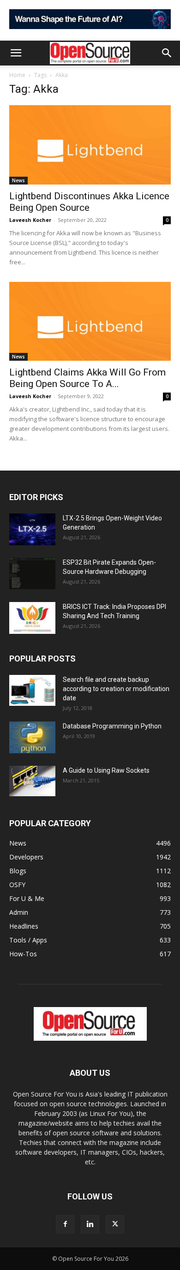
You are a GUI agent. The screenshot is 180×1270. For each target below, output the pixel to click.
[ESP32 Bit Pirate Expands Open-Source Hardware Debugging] (32, 574)
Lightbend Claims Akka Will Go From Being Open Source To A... (87, 378)
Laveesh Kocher (30, 219)
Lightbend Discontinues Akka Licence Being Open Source (89, 202)
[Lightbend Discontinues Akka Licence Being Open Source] (90, 144)
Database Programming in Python (112, 726)
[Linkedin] (90, 1224)
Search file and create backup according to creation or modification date (116, 689)
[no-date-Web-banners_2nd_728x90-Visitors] (90, 31)
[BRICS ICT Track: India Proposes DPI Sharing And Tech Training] (32, 618)
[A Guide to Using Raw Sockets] (32, 781)
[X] (115, 1224)
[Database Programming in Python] (32, 737)
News (18, 180)
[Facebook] (65, 1224)
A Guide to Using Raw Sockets (106, 770)
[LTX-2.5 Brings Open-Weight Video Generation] (32, 529)
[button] (15, 53)
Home (17, 75)
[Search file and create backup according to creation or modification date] (32, 690)
